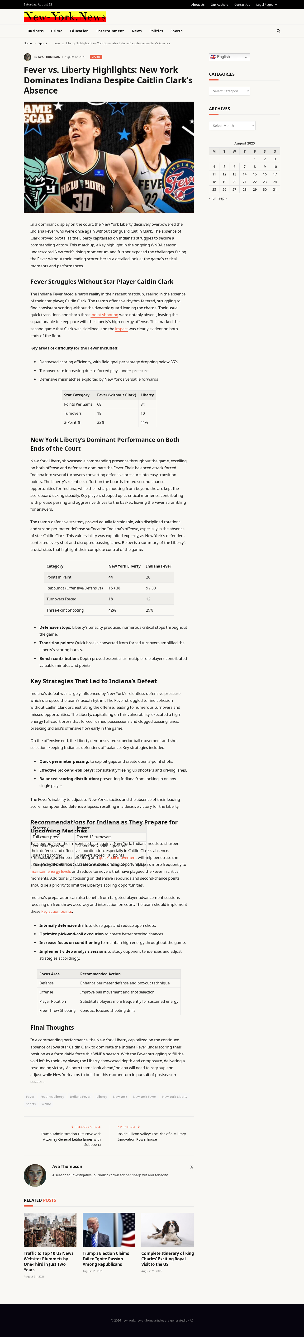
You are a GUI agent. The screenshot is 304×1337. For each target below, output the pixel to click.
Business (35, 30)
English (223, 57)
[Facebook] (7, 236)
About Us (197, 4)
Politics (156, 30)
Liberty (101, 1096)
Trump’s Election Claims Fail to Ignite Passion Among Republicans (106, 1259)
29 (255, 189)
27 (234, 189)
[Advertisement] (162, 16)
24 (275, 182)
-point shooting (104, 314)
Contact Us (242, 4)
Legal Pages (264, 4)
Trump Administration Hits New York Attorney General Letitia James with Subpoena (71, 1139)
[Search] (278, 30)
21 (245, 182)
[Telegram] (7, 346)
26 (224, 189)
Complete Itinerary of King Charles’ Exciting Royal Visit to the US (167, 1259)
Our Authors (219, 4)
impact (121, 328)
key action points (56, 911)
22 (255, 182)
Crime (56, 30)
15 (255, 174)
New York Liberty (175, 1096)
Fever (30, 1096)
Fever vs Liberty (52, 1096)
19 (224, 182)
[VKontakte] (7, 334)
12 (224, 174)
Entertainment (110, 30)
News (137, 30)
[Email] (7, 285)
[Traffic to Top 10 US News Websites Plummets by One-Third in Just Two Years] (50, 1230)
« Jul (212, 198)
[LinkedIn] (7, 261)
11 (214, 174)
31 (275, 189)
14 (245, 174)
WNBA (46, 1104)
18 (214, 182)
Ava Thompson (49, 57)
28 (245, 189)
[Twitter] (7, 249)
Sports (176, 30)
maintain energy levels (50, 871)
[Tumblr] (7, 309)
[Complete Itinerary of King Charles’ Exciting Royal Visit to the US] (167, 1230)
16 (265, 174)
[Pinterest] (7, 273)
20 (234, 182)
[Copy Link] (7, 297)
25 (214, 189)
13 (234, 174)
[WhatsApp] (7, 358)
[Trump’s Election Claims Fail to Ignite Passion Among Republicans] (109, 1230)
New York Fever (144, 1096)
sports (31, 1104)
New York (120, 1096)
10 (275, 166)
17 (275, 174)
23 (265, 182)
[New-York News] (65, 17)
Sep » (222, 198)
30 (265, 189)
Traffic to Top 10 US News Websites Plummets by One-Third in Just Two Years (48, 1261)
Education (79, 30)
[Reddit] (7, 321)
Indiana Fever (80, 1096)
